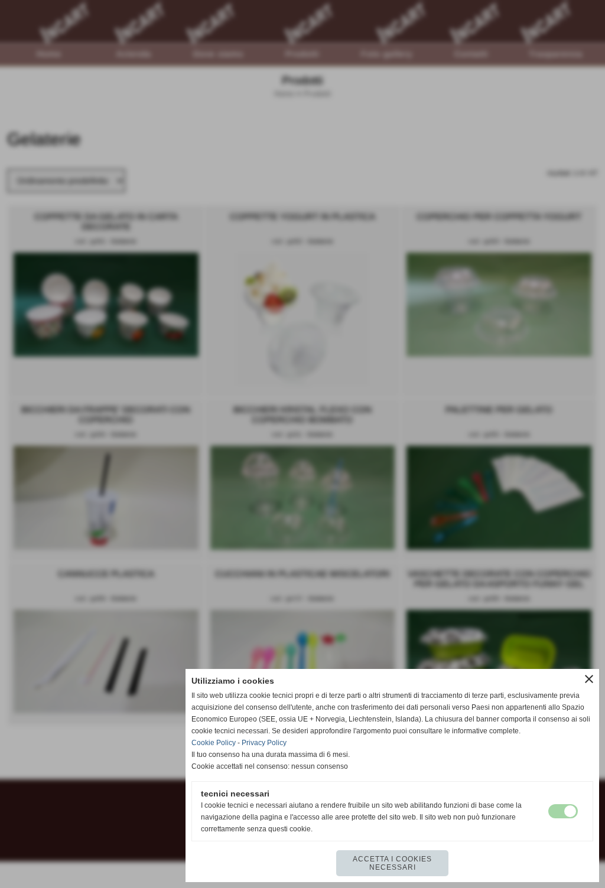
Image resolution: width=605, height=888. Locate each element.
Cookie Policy (213, 743)
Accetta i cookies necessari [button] (392, 863)
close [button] (589, 679)
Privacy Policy (264, 743)
